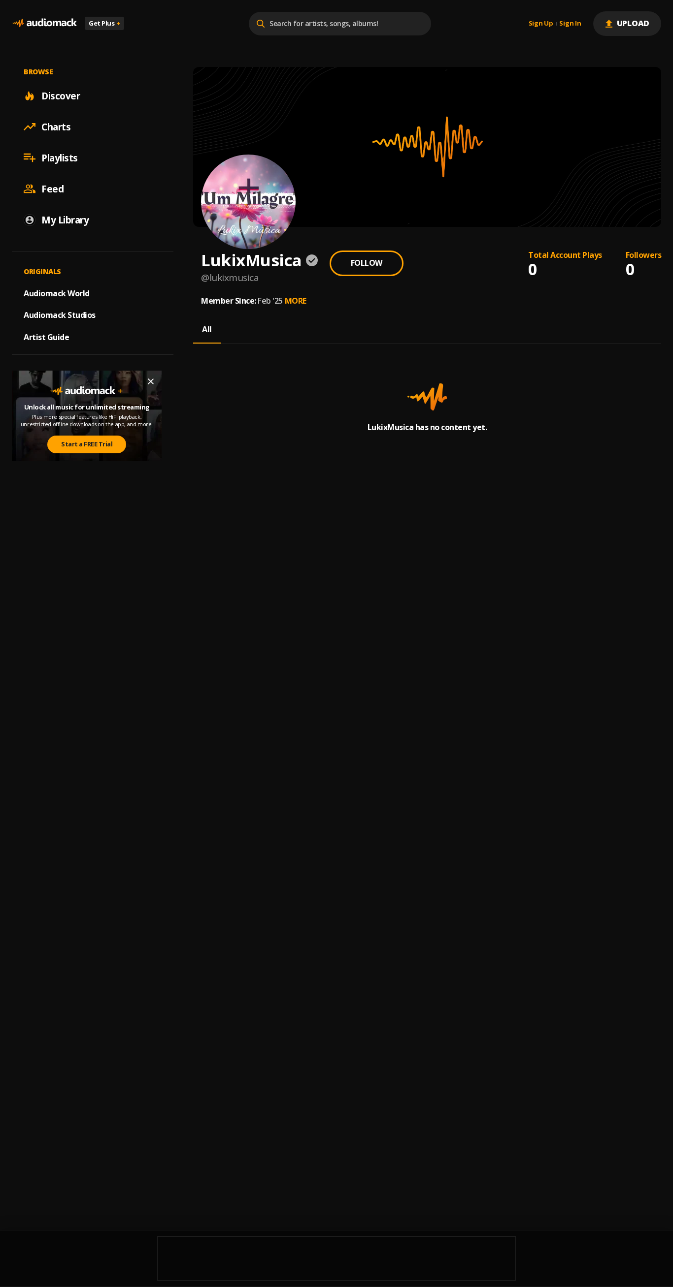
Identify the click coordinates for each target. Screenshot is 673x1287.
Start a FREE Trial (86, 443)
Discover (60, 95)
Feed (52, 188)
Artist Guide (46, 337)
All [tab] (207, 329)
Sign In (570, 24)
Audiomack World (57, 292)
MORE (295, 300)
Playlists (59, 157)
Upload (633, 23)
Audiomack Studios (60, 315)
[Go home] (44, 23)
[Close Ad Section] (151, 381)
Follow (366, 262)
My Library (65, 219)
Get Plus (104, 23)
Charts (55, 126)
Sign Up (541, 24)
